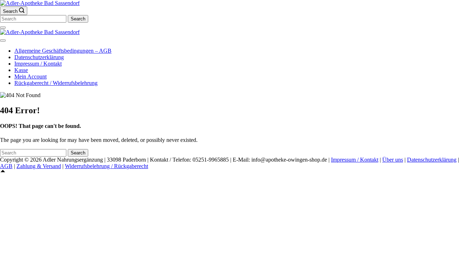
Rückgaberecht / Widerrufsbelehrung (56, 83)
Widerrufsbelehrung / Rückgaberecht (106, 166)
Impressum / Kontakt (38, 64)
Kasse (21, 70)
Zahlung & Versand (38, 166)
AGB (6, 166)
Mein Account (30, 76)
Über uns (392, 160)
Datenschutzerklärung (39, 57)
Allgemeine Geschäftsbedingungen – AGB (63, 51)
